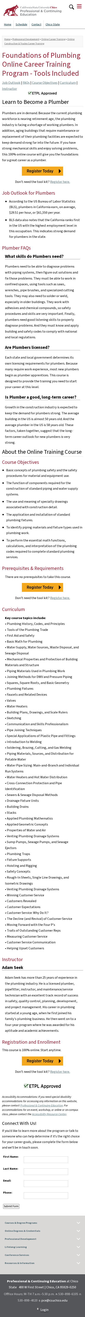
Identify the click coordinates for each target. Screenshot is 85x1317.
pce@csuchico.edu (54, 1300)
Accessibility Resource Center (49, 1114)
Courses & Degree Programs (21, 1223)
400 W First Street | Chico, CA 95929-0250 (47, 1287)
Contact (36, 25)
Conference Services (17, 1255)
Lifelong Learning (16, 1247)
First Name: (11, 1157)
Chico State (53, 25)
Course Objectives (45, 82)
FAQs (26, 82)
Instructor (9, 88)
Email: (7, 1181)
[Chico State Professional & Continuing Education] (32, 10)
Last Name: (10, 1169)
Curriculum (68, 82)
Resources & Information (19, 1263)
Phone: (7, 1193)
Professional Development (25, 39)
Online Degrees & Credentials (22, 1231)
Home (7, 25)
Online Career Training (53, 39)
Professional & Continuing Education (41, 1106)
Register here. (60, 181)
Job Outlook (11, 82)
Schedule (21, 25)
